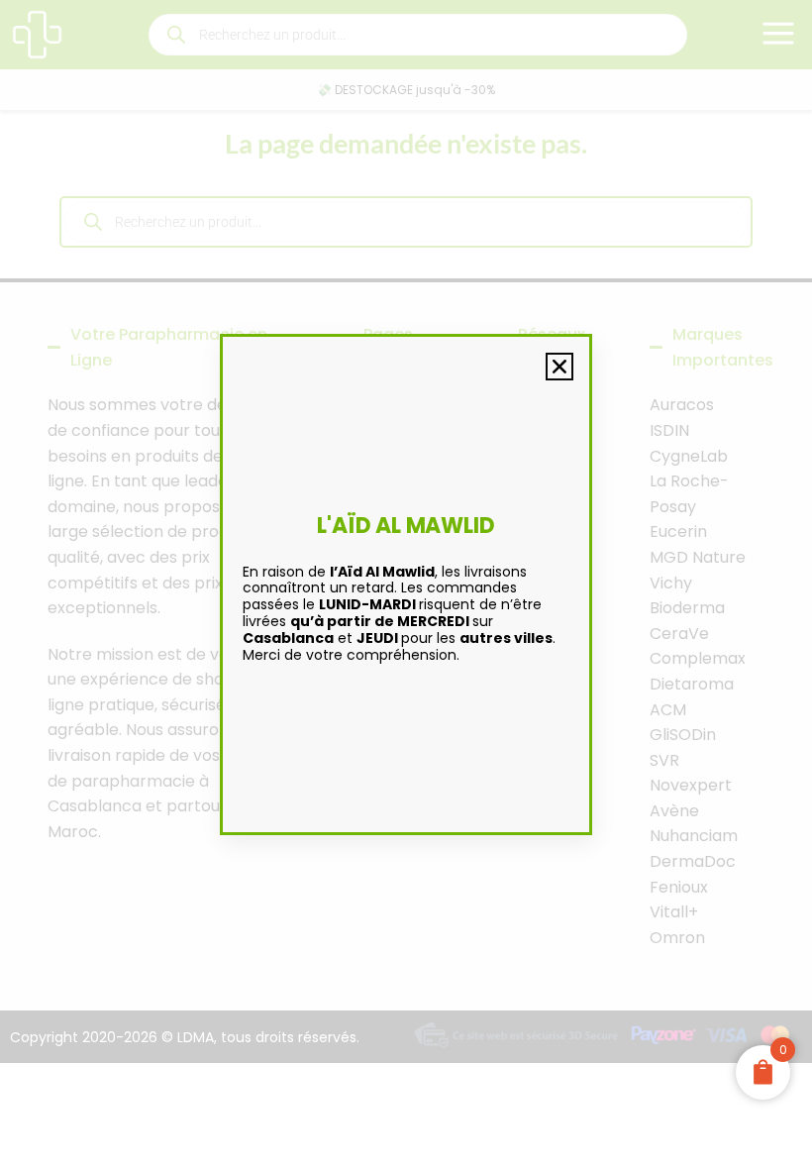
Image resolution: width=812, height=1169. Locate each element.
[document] (406, 584)
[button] (559, 366)
